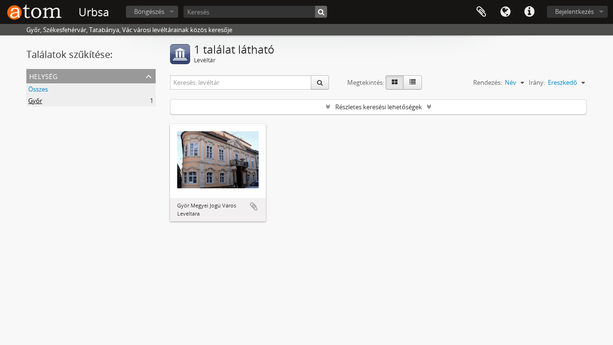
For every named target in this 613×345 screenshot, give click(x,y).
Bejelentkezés (574, 11)
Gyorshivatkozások (529, 12)
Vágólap (481, 12)
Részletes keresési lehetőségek (378, 107)
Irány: (537, 82)
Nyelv (505, 12)
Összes (38, 89)
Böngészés (149, 11)
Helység (43, 75)
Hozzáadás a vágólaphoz (254, 206)
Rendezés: (487, 82)
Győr (35, 100)
